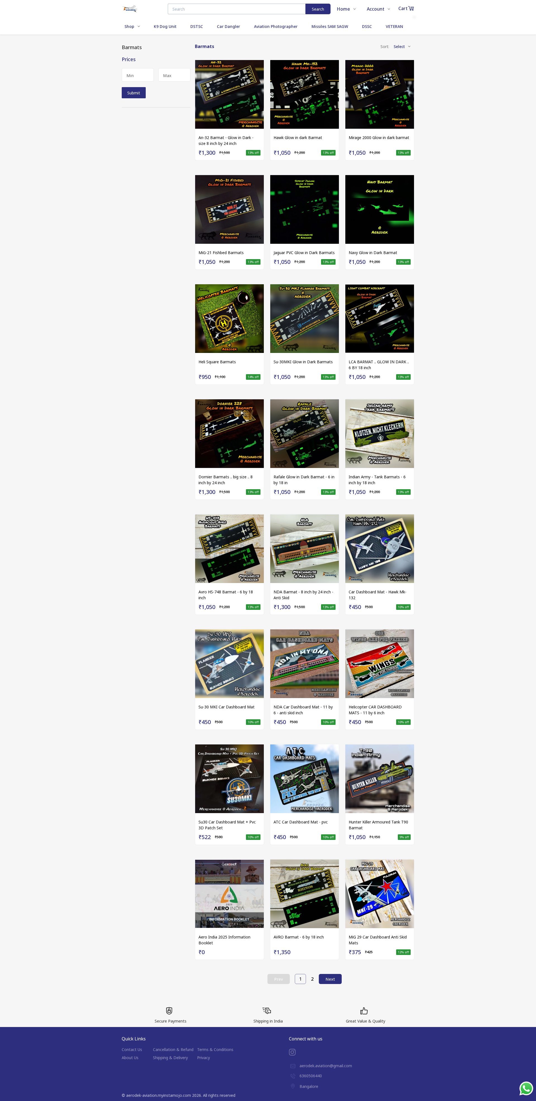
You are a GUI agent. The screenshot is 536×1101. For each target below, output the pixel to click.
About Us (130, 1057)
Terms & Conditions (215, 1049)
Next (330, 979)
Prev (278, 979)
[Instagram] (296, 1052)
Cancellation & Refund (173, 1049)
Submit (133, 92)
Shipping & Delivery (170, 1057)
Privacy (203, 1057)
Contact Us (132, 1049)
